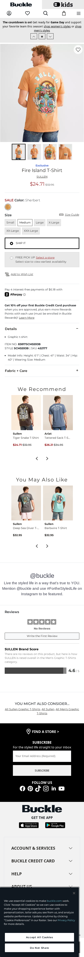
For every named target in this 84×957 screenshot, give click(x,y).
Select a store (45, 257)
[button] (42, 311)
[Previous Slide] (33, 36)
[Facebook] (22, 788)
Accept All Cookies (39, 937)
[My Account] (9, 13)
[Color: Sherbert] (8, 207)
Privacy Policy (66, 920)
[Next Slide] (50, 36)
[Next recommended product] (47, 458)
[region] (39, 922)
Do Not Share (39, 947)
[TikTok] (38, 788)
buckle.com (54, 900)
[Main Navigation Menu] (78, 13)
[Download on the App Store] (29, 825)
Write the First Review (42, 636)
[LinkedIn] (54, 788)
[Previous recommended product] (37, 458)
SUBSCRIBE (42, 770)
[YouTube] (61, 788)
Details (11, 329)
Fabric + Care (16, 371)
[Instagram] (46, 788)
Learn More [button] (26, 317)
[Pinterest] (30, 788)
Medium (25, 222)
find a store (45, 731)
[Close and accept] (74, 893)
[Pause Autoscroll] (42, 36)
